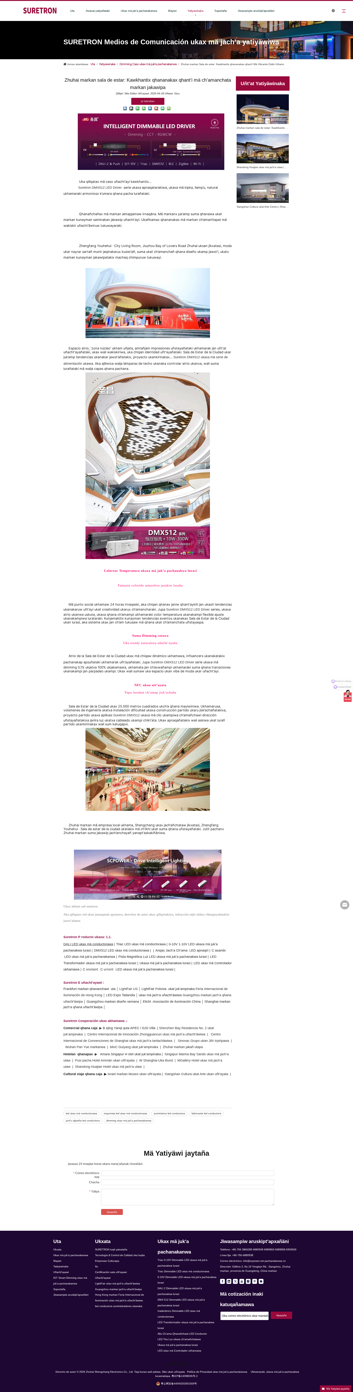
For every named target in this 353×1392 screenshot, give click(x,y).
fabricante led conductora (206, 1113)
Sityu (177, 93)
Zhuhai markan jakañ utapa (183, 1047)
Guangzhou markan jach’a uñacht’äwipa (118, 1289)
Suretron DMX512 (127, 715)
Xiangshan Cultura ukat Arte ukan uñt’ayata (196, 1074)
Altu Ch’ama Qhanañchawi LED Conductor (182, 1333)
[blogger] (261, 1281)
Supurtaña (220, 10)
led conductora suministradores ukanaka (118, 1306)
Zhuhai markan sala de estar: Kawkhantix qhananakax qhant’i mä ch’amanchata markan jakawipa (263, 127)
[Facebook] (222, 1281)
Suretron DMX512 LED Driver (100, 187)
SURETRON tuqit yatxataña (111, 1249)
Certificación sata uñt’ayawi (111, 1272)
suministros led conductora (169, 1113)
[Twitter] (235, 1281)
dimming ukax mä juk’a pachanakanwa (128, 1120)
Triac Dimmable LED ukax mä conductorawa (183, 1271)
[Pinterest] (254, 1281)
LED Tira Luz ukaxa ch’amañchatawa (179, 1339)
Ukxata (57, 1249)
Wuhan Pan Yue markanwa (85, 1047)
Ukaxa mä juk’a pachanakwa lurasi (178, 1344)
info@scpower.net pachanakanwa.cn (264, 1260)
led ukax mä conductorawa (81, 1113)
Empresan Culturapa (107, 1260)
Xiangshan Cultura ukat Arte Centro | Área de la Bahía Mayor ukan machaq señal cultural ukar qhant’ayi (263, 206)
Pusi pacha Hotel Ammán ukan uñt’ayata (105, 1060)
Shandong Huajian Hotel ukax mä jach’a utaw (108, 1067)
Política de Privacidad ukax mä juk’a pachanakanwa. (217, 1371)
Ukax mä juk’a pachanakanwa (139, 10)
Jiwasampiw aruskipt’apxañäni (256, 10)
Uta (72, 10)
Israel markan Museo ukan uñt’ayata (134, 1074)
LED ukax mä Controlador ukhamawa (179, 1350)
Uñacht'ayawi (61, 1272)
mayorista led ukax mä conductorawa (125, 1113)
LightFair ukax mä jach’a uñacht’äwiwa (117, 1283)
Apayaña (112, 1211)
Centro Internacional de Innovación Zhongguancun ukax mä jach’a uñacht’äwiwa (146, 1034)
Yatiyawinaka (195, 10)
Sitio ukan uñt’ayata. (174, 1371)
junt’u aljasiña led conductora (83, 1120)
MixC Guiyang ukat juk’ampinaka (134, 1047)
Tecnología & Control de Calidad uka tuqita (120, 1255)
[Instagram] (248, 1281)
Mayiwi (172, 10)
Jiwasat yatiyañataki (97, 10)
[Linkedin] (229, 1281)
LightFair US (129, 989)
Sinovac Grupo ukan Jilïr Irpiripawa (203, 1041)
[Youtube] (241, 1281)
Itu (96, 1266)
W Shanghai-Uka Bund (156, 1060)
